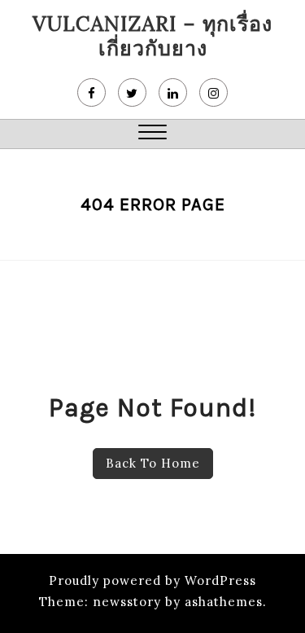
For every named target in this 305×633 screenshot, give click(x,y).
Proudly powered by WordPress (152, 580)
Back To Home (153, 463)
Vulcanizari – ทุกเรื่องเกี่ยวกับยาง (152, 36)
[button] (152, 134)
